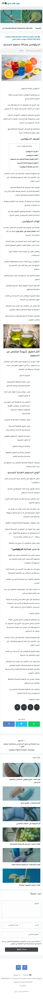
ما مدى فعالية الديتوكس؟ (29, 167)
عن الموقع (17, 975)
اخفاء (18, 146)
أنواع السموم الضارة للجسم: (27, 163)
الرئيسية (23, 985)
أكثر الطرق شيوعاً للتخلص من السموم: (24, 159)
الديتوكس (17, 549)
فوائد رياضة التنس (11, 20)
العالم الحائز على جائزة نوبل (26, 231)
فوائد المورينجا (31, 20)
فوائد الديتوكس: (32, 155)
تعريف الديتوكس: (31, 151)
